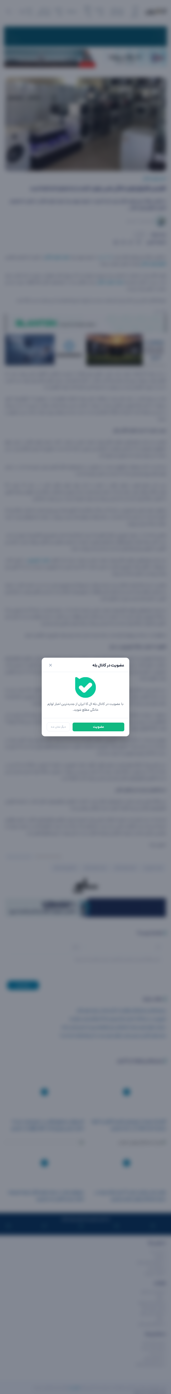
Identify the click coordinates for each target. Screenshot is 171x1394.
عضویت (98, 726)
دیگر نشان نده (58, 727)
